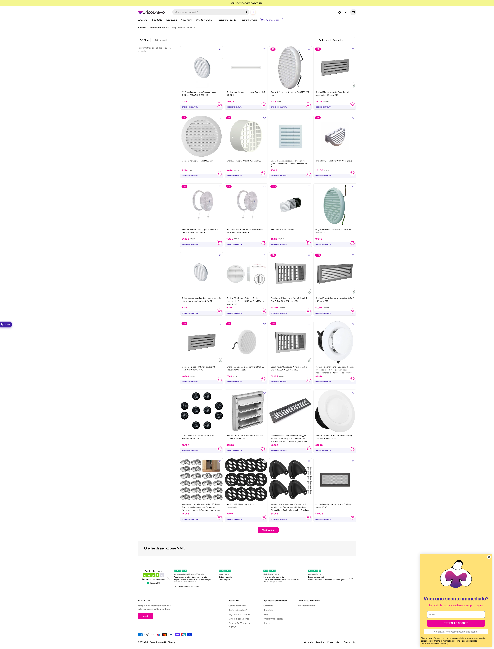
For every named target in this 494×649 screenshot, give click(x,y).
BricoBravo (150, 642)
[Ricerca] (245, 12)
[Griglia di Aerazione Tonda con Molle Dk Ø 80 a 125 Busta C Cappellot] (246, 342)
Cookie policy (350, 642)
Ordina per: (324, 40)
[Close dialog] (489, 557)
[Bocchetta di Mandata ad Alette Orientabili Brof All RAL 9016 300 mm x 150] (290, 342)
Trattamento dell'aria (159, 27)
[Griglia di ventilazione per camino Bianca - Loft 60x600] (246, 67)
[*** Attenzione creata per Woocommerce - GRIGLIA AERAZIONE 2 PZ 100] (201, 67)
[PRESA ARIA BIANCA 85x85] (290, 204)
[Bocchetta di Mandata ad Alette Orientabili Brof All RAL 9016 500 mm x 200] (290, 273)
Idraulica (142, 27)
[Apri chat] (253, 12)
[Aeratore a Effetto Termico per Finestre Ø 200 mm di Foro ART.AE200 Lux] (201, 204)
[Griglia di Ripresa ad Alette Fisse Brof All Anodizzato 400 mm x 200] (335, 67)
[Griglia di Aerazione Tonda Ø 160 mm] (201, 136)
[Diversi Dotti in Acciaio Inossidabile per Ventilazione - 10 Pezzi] (201, 411)
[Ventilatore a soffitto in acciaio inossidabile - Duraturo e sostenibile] (246, 411)
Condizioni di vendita (314, 642)
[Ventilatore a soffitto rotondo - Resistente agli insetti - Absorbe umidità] (335, 411)
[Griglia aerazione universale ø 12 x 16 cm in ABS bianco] (335, 204)
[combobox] (210, 12)
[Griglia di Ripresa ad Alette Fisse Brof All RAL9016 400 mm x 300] (201, 342)
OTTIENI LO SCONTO (456, 623)
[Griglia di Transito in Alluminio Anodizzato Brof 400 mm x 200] (335, 273)
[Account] (345, 12)
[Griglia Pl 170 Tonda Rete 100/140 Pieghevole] (335, 136)
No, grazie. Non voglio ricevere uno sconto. (456, 631)
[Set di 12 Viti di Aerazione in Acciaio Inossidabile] (246, 479)
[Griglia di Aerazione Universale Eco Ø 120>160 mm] (290, 67)
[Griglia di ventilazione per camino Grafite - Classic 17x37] (335, 479)
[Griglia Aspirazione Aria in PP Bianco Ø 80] (246, 136)
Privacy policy (334, 642)
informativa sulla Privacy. (436, 643)
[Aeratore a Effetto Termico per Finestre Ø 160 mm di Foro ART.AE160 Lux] (246, 204)
